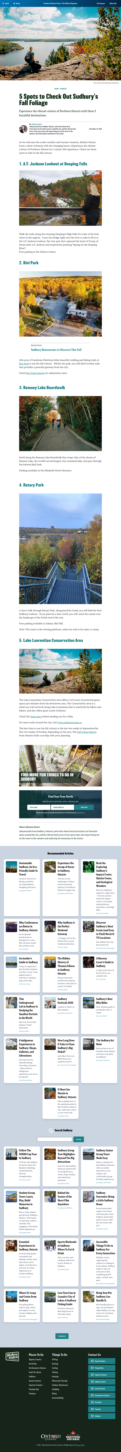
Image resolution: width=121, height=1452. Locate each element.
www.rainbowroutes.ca (70, 722)
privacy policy (80, 812)
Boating (55, 1364)
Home (18, 3)
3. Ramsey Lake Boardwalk (42, 387)
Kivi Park (24, 363)
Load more (62, 1336)
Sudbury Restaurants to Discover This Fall (56, 350)
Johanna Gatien (36, 124)
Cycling (55, 1368)
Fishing (55, 1372)
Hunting (55, 1376)
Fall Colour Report (87, 732)
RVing (54, 1393)
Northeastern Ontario (37, 1368)
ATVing (55, 1359)
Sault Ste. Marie (35, 1372)
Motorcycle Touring (59, 1381)
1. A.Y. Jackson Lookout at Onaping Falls (53, 163)
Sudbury (63, 89)
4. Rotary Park (31, 484)
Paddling (55, 1389)
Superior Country (36, 1385)
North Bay (33, 1364)
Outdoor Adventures (60, 1385)
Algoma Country (35, 1359)
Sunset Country (35, 1381)
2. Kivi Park (29, 262)
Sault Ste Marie (100, 1389)
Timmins (32, 1393)
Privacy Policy (80, 1445)
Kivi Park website (35, 373)
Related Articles (36, 345)
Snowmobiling (57, 1398)
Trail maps (36, 716)
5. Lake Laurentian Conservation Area (51, 640)
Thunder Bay (34, 1389)
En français (101, 3)
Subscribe (113, 3)
